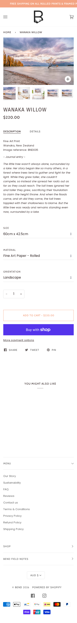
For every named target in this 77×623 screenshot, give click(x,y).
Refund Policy (12, 522)
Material (9, 249)
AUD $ (34, 575)
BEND (18, 587)
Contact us (10, 503)
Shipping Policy (13, 529)
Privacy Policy (12, 516)
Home (7, 32)
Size (6, 227)
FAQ (6, 489)
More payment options (18, 340)
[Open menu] (9, 17)
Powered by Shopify (47, 587)
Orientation (12, 271)
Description (12, 131)
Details (35, 131)
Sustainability (12, 483)
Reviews (8, 496)
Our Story (9, 476)
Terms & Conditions (16, 509)
